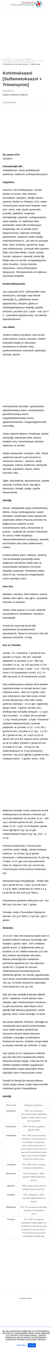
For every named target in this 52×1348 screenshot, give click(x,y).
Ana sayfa (7, 59)
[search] (48, 4)
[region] (26, 30)
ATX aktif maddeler (22, 59)
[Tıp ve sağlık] (26, 4)
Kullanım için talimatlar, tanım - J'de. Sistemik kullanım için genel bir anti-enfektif (23, 61)
